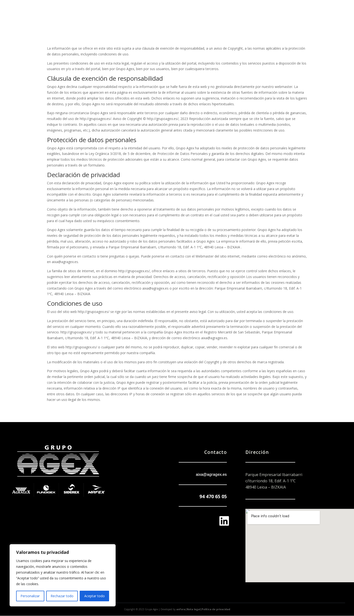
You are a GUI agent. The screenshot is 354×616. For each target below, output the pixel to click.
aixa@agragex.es (211, 474)
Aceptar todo (94, 596)
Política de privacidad (216, 609)
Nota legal (193, 609)
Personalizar (30, 596)
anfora (180, 609)
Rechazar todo (62, 596)
